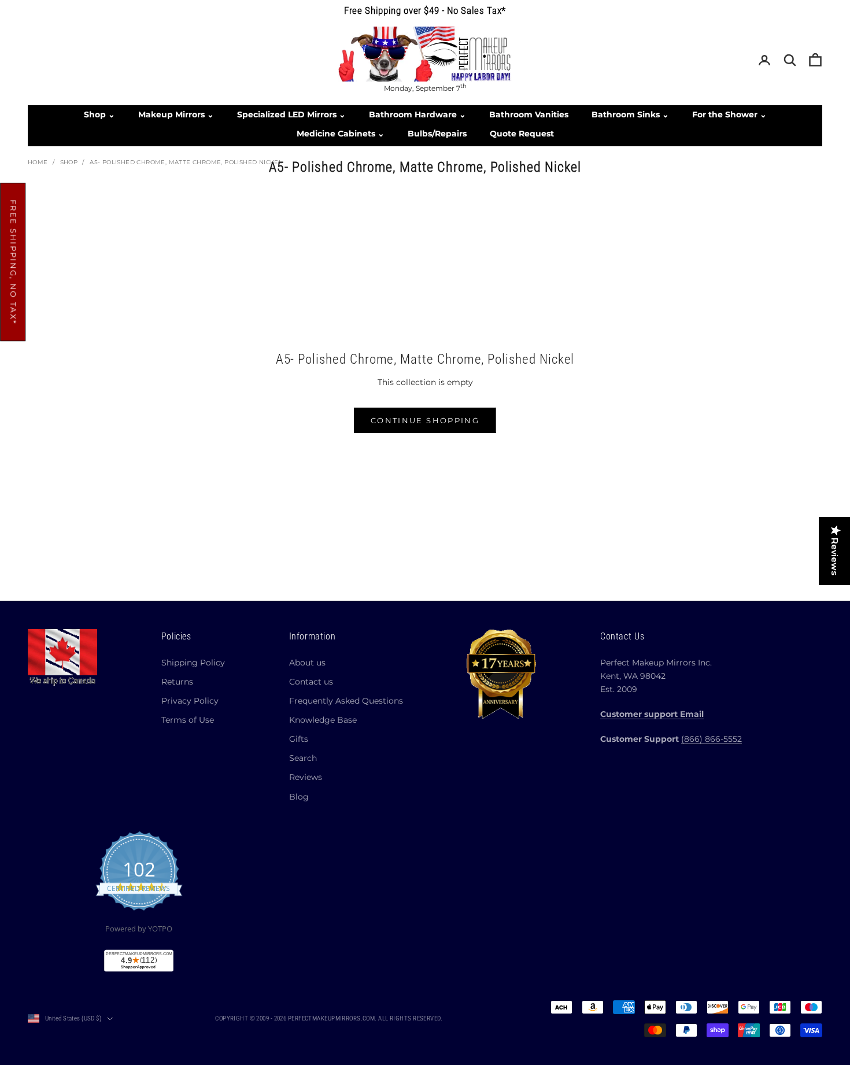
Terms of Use (187, 720)
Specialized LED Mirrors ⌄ (291, 114)
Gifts (298, 739)
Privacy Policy (190, 701)
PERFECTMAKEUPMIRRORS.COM (331, 1018)
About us (307, 662)
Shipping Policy (193, 662)
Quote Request (522, 133)
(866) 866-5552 (711, 739)
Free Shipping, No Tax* (13, 261)
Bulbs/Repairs (437, 133)
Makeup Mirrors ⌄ (176, 114)
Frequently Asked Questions (346, 701)
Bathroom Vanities (528, 114)
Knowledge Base (323, 720)
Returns (177, 681)
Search (303, 758)
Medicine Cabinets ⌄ (341, 133)
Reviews (305, 777)
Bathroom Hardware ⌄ (417, 114)
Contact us (311, 681)
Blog (299, 797)
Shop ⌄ (99, 114)
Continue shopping (425, 420)
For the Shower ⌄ (729, 114)
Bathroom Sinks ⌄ (630, 114)
